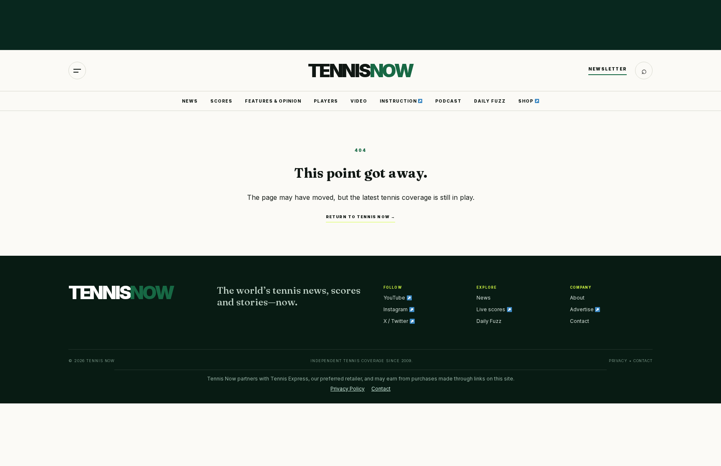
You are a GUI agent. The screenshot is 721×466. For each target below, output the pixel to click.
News (190, 100)
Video (358, 100)
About (577, 298)
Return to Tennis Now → (360, 216)
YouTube (394, 298)
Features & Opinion (273, 100)
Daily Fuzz (490, 100)
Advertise (582, 309)
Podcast (448, 100)
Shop (526, 100)
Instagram (396, 309)
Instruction (399, 100)
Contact (579, 321)
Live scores (491, 309)
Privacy (618, 360)
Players (326, 100)
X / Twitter (396, 321)
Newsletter (607, 68)
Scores (221, 100)
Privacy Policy (347, 388)
